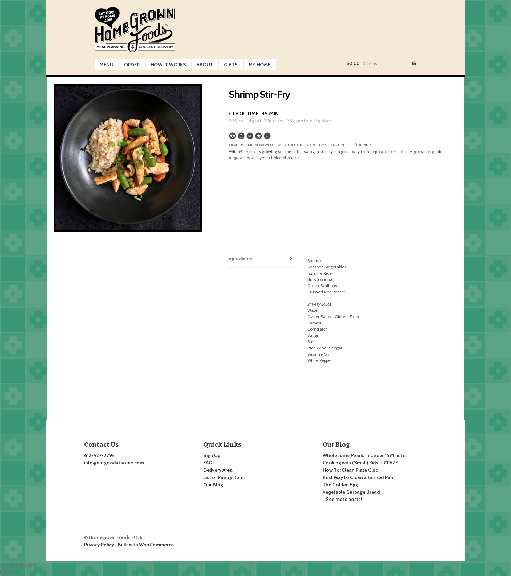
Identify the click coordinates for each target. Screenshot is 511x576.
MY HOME (260, 65)
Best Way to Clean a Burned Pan (358, 477)
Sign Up (211, 455)
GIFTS (231, 65)
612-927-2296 (99, 455)
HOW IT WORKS (168, 65)
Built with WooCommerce (146, 545)
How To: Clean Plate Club (350, 470)
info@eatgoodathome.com (114, 463)
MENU (106, 65)
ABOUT (205, 65)
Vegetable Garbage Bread (351, 492)
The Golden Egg (340, 484)
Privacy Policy (99, 545)
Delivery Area (218, 470)
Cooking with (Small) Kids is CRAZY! (361, 463)
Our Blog (213, 484)
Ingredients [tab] (239, 258)
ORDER (132, 65)
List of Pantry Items (224, 477)
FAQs (209, 463)
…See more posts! (342, 499)
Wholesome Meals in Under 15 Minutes (365, 455)
